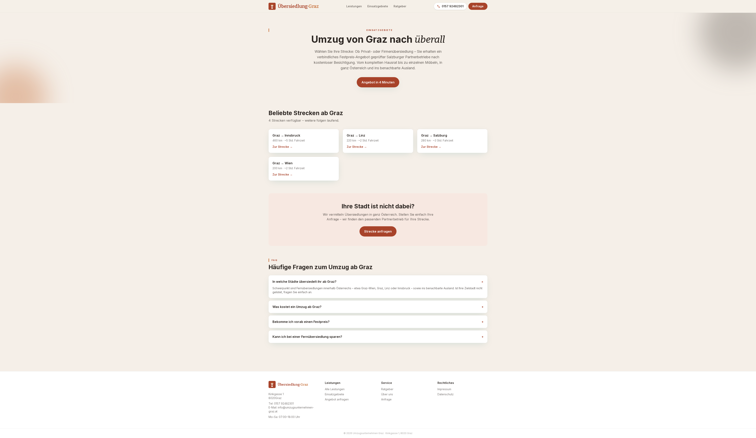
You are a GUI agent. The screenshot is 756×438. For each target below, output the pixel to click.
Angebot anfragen (337, 399)
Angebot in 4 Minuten (378, 82)
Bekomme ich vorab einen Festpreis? (378, 322)
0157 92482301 (453, 6)
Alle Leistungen (335, 389)
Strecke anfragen (378, 231)
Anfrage (478, 6)
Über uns (387, 394)
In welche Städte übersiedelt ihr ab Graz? (378, 282)
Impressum (444, 389)
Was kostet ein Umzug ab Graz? (378, 307)
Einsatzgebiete (377, 6)
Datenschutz (445, 394)
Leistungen (354, 6)
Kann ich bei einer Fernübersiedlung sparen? (378, 337)
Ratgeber (400, 6)
